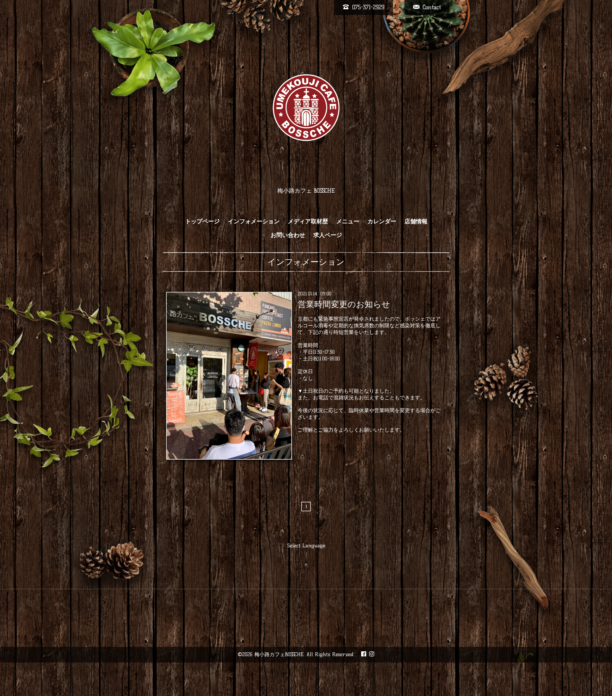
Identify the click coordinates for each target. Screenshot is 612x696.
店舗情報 (415, 221)
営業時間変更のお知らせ (344, 304)
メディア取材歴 (308, 221)
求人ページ (327, 235)
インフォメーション (254, 221)
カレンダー (382, 221)
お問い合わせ (288, 235)
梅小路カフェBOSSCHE (278, 654)
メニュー (347, 221)
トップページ (202, 221)
